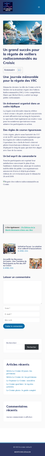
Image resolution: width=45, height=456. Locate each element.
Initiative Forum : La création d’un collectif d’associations (30, 247)
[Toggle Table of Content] (18, 70)
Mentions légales (22, 452)
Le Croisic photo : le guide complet (21, 390)
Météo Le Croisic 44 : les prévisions (21, 377)
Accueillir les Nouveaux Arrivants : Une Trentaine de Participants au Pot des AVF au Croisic (15, 262)
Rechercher (11, 343)
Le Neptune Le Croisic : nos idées (20, 380)
